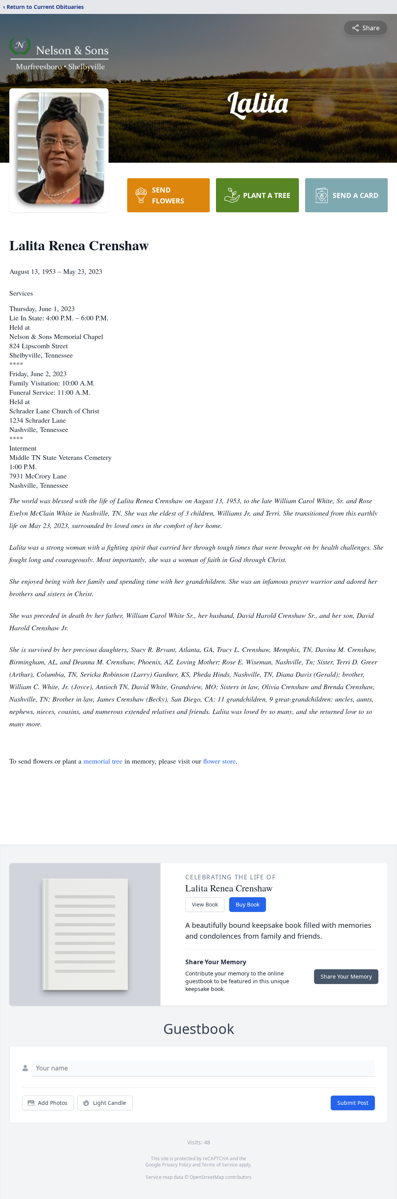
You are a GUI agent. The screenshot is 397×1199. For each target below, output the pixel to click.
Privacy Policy (176, 1164)
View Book (205, 904)
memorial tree (103, 761)
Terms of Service (220, 1164)
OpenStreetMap (207, 1177)
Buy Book (247, 904)
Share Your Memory (346, 976)
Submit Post (352, 1102)
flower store (219, 761)
